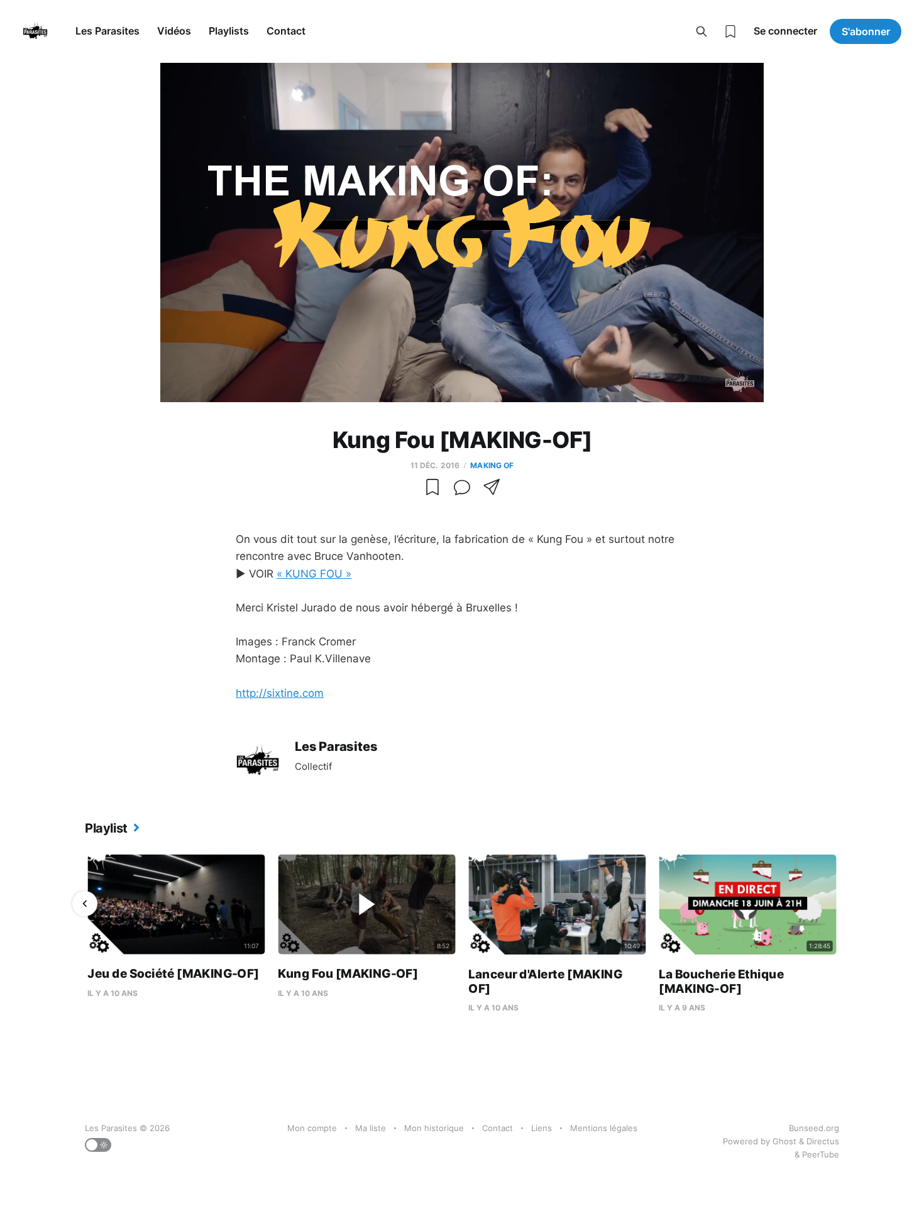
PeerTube (820, 1154)
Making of (492, 465)
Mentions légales (603, 1128)
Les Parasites (107, 31)
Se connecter (785, 31)
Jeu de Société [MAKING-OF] (173, 973)
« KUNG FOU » (314, 573)
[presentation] (84, 903)
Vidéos (174, 31)
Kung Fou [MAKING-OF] (348, 973)
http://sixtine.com (280, 693)
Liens (541, 1128)
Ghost (784, 1141)
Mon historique (434, 1128)
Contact (286, 31)
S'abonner (866, 31)
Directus (822, 1141)
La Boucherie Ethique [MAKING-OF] (721, 981)
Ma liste (370, 1128)
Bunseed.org (814, 1128)
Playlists (229, 31)
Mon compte (312, 1128)
